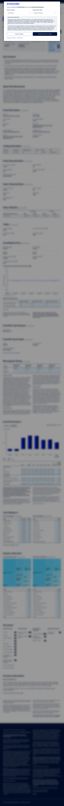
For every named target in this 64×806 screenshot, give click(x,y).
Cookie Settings (19, 34)
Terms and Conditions (11, 37)
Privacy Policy (20, 37)
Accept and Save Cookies (45, 34)
